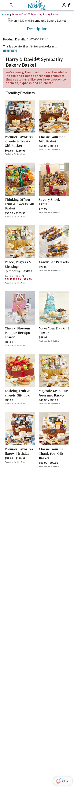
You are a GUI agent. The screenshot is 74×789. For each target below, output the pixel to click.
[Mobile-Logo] (37, 5)
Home (5, 14)
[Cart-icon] (70, 5)
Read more (10, 50)
